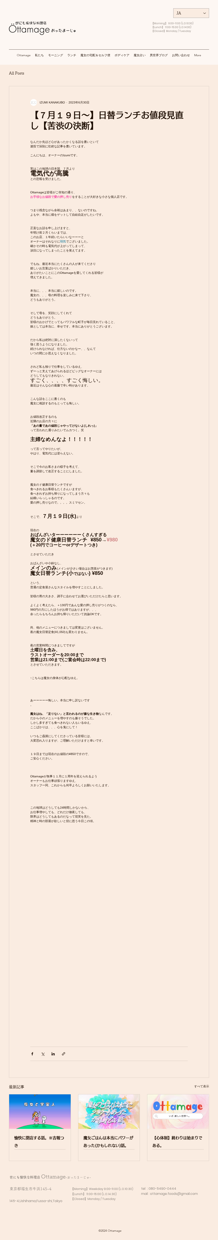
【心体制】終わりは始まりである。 (177, 1141)
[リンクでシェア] (64, 1054)
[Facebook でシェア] (32, 1054)
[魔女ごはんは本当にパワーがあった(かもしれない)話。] (109, 1111)
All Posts (16, 73)
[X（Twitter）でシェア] (43, 1054)
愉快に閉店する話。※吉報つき (39, 1141)
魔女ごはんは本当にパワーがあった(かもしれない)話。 (108, 1141)
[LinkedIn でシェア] (53, 1054)
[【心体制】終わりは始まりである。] (178, 1111)
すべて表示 (201, 1086)
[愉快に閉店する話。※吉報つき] (40, 1111)
